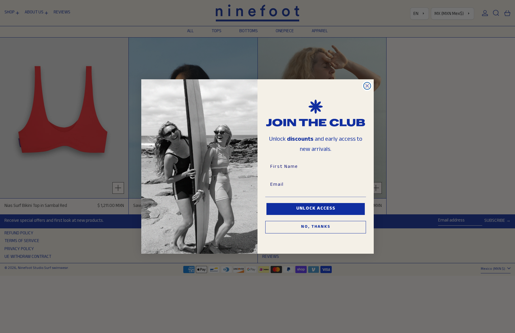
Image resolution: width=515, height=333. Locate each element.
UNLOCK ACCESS (315, 209)
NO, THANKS (316, 227)
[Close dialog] (367, 85)
